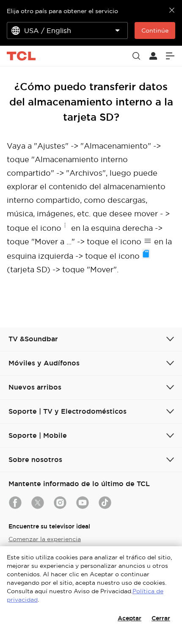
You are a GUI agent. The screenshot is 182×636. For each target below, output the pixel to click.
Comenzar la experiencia (44, 539)
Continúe (154, 30)
